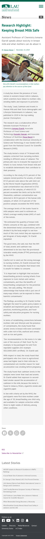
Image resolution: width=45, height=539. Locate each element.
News (6, 17)
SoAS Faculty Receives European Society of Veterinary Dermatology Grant (21, 490)
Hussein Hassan (20, 134)
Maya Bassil (28, 137)
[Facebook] (4, 433)
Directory (12, 526)
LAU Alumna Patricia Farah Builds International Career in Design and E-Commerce (22, 484)
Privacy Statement (21, 535)
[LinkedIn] (18, 520)
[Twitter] (10, 433)
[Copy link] (22, 433)
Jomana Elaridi (18, 128)
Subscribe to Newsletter (12, 453)
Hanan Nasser (9, 50)
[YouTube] (8, 520)
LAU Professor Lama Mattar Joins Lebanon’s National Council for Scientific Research (20, 496)
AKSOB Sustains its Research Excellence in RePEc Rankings (19, 470)
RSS (3, 449)
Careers (4, 526)
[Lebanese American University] (10, 7)
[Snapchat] (27, 520)
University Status (7, 528)
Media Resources (23, 526)
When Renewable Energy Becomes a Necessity (19, 502)
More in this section (41, 17)
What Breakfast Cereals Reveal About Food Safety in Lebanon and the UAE (20, 506)
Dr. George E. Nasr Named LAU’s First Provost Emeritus (21, 479)
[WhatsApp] (16, 433)
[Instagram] (22, 520)
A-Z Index (19, 528)
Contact (34, 526)
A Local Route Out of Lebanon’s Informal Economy (20, 476)
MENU (41, 6)
